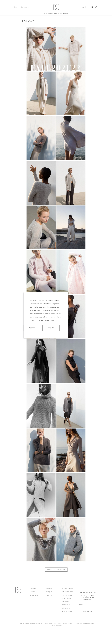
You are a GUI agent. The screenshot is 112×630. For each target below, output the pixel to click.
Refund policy (48, 623)
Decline (51, 328)
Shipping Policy (67, 612)
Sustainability (34, 595)
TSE (23, 623)
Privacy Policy (49, 320)
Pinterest (49, 595)
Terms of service (67, 623)
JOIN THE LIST (88, 611)
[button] (16, 7)
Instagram (49, 592)
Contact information (88, 623)
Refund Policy (66, 608)
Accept (32, 328)
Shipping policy (78, 623)
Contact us (33, 592)
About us (33, 588)
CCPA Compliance (67, 595)
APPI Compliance (67, 592)
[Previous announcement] (15, 14)
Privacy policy (57, 623)
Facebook (49, 588)
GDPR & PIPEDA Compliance (67, 600)
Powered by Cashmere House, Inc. (34, 623)
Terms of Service (67, 588)
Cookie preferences (57, 625)
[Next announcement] (96, 14)
